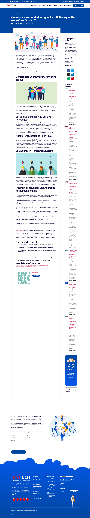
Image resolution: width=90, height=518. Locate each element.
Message (13, 440)
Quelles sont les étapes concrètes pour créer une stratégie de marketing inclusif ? (35, 257)
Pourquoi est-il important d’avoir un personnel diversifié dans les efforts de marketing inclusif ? (36, 254)
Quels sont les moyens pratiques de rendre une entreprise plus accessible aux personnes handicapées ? (37, 251)
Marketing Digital (15, 14)
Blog (61, 5)
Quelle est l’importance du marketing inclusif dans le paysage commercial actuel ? (35, 244)
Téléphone (13, 435)
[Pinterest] (72, 78)
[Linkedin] (72, 74)
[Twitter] (72, 70)
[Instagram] (68, 74)
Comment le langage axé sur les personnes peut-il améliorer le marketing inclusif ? (35, 247)
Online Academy (63, 482)
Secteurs (49, 5)
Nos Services (42, 5)
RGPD (35, 510)
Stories (61, 484)
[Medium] (68, 78)
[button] (55, 67)
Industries (55, 5)
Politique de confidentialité (28, 510)
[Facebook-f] (68, 70)
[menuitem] (67, 476)
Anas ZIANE (35, 272)
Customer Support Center (65, 480)
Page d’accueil (34, 5)
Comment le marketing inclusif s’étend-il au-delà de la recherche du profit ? (34, 260)
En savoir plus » (72, 124)
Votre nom (13, 431)
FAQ (12, 510)
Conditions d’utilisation (18, 510)
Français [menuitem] (64, 476)
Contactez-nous (67, 5)
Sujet (28, 435)
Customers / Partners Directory (67, 479)
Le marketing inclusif (20, 230)
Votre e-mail (29, 431)
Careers (62, 483)
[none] (67, 476)
